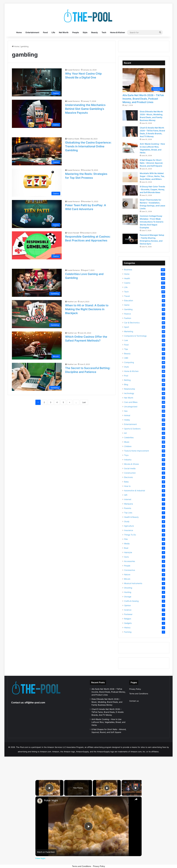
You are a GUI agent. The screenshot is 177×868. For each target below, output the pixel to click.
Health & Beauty (131, 517)
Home (19, 32)
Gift (125, 495)
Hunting (127, 592)
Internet (127, 499)
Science (127, 610)
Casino (127, 283)
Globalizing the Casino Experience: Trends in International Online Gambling (88, 146)
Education (128, 300)
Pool (126, 376)
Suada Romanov (73, 70)
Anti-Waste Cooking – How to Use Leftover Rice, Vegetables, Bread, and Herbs (108, 722)
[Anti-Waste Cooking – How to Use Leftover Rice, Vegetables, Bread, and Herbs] (130, 148)
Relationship (129, 389)
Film (126, 539)
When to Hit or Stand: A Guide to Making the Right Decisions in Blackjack (86, 309)
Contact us (134, 701)
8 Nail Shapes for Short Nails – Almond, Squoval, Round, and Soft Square (151, 163)
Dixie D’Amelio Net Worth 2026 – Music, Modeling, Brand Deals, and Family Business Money (107, 702)
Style (85, 32)
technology (129, 393)
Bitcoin (127, 579)
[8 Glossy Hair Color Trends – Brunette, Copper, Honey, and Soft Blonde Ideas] (130, 190)
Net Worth (63, 32)
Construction (130, 473)
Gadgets (128, 623)
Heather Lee (72, 302)
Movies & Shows (131, 464)
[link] (40, 801)
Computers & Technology (135, 336)
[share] (136, 799)
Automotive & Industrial (134, 490)
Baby (126, 482)
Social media (130, 468)
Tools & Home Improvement (136, 451)
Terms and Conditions (138, 693)
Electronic (128, 477)
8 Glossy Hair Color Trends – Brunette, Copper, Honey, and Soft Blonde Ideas (152, 189)
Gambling (128, 309)
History (127, 627)
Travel (127, 296)
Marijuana (128, 504)
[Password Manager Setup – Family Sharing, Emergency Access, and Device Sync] (130, 239)
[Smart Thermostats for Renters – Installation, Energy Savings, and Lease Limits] (130, 203)
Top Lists (128, 513)
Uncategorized (130, 406)
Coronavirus (129, 570)
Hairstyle (128, 552)
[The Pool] (88, 16)
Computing (129, 362)
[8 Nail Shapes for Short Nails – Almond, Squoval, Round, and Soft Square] (130, 164)
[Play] (107, 788)
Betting (127, 380)
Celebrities (129, 437)
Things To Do (130, 535)
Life (53, 32)
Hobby (127, 420)
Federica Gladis (73, 139)
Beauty (94, 32)
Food (45, 32)
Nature (127, 574)
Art (125, 433)
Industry (128, 460)
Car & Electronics (132, 323)
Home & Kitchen (117, 32)
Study (126, 521)
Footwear (128, 614)
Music (126, 442)
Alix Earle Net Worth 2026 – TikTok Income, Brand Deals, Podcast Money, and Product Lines (143, 99)
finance (127, 314)
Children (128, 446)
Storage (127, 597)
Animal (127, 415)
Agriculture (129, 526)
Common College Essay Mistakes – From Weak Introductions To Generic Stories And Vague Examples (151, 222)
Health (127, 278)
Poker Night (51, 800)
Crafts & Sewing (131, 601)
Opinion (127, 605)
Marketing (128, 331)
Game (126, 305)
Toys (126, 455)
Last (84, 402)
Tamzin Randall (73, 233)
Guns (126, 557)
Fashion (127, 318)
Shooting (128, 588)
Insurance (128, 530)
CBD (126, 358)
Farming (127, 632)
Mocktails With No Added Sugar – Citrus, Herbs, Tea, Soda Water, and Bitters (152, 176)
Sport (126, 327)
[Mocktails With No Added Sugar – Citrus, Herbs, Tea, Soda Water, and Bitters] (130, 177)
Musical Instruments (133, 583)
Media (127, 543)
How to (127, 486)
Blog (126, 384)
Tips (126, 349)
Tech (104, 32)
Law (126, 340)
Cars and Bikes (130, 402)
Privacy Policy (135, 689)
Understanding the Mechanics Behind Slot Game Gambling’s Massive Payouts (85, 108)
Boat (126, 548)
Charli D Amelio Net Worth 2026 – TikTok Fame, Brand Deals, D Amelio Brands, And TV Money (108, 712)
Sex (125, 411)
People (75, 32)
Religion (127, 619)
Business (128, 269)
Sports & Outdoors (132, 429)
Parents (127, 508)
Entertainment (32, 32)
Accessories (129, 561)
